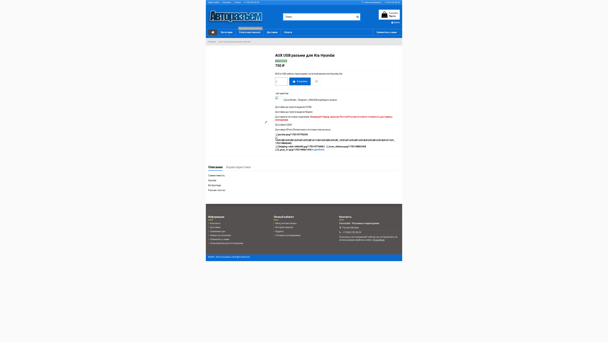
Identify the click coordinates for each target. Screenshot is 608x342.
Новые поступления (220, 235)
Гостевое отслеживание (288, 235)
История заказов (284, 227)
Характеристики (238, 167)
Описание (215, 167)
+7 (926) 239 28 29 (351, 232)
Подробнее (379, 240)
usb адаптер (282, 93)
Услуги (237, 2)
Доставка (215, 227)
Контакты (226, 2)
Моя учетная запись (286, 223)
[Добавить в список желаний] (316, 82)
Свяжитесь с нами (219, 239)
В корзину (302, 81)
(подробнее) (317, 149)
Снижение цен (217, 231)
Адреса (279, 231)
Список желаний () (373, 2)
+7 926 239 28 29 (251, 2)
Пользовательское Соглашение (226, 243)
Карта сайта (214, 2)
